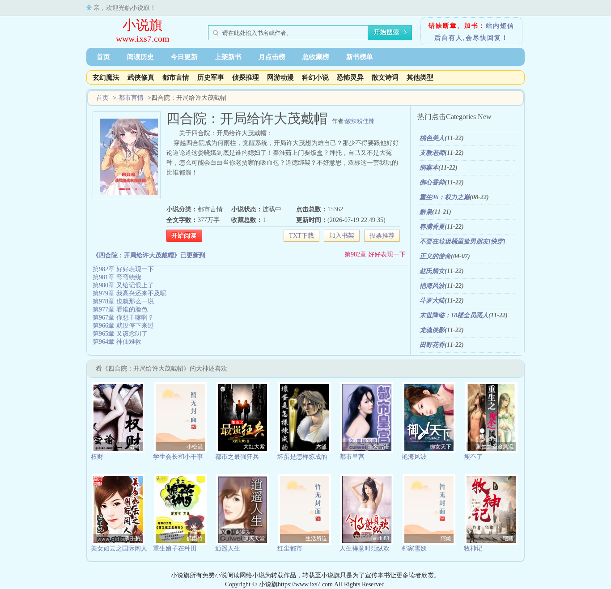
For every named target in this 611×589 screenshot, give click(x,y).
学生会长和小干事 (178, 456)
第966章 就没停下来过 (123, 325)
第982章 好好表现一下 (375, 254)
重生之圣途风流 (494, 447)
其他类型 (420, 77)
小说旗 (143, 24)
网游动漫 (280, 77)
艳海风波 (432, 285)
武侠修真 (140, 77)
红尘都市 (289, 548)
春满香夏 (432, 226)
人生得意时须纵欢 (364, 548)
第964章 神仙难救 (117, 341)
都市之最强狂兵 (237, 456)
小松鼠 (195, 447)
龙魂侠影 (432, 330)
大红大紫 (254, 447)
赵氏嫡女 (432, 271)
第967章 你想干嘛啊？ (123, 317)
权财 (97, 456)
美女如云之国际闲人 (119, 548)
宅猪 (508, 538)
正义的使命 (435, 256)
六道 (321, 447)
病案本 (429, 167)
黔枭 (426, 212)
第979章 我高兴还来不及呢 (129, 293)
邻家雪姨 (414, 548)
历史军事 (210, 77)
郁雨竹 (195, 538)
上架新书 (228, 56)
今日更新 (184, 56)
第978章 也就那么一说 (123, 301)
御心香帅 (432, 182)
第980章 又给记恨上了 (123, 285)
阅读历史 (140, 56)
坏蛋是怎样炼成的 (302, 456)
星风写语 (378, 447)
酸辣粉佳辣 (359, 121)
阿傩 (446, 538)
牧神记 (473, 548)
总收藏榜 (315, 56)
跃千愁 (132, 538)
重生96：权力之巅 (445, 197)
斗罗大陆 (432, 300)
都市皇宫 (352, 456)
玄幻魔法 (106, 77)
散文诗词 (385, 77)
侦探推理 (245, 77)
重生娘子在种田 (175, 548)
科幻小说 (315, 77)
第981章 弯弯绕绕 (117, 277)
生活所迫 (316, 538)
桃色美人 (432, 138)
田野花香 (432, 344)
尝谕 (135, 447)
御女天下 (440, 447)
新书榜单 (359, 56)
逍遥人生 (227, 548)
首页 (103, 56)
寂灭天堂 (254, 538)
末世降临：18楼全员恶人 (454, 315)
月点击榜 (272, 56)
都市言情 (175, 77)
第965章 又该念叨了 (120, 333)
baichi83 (380, 538)
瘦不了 (473, 456)
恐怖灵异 (350, 77)
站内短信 (500, 25)
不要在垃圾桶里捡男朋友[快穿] (462, 241)
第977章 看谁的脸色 (120, 309)
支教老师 (432, 152)
